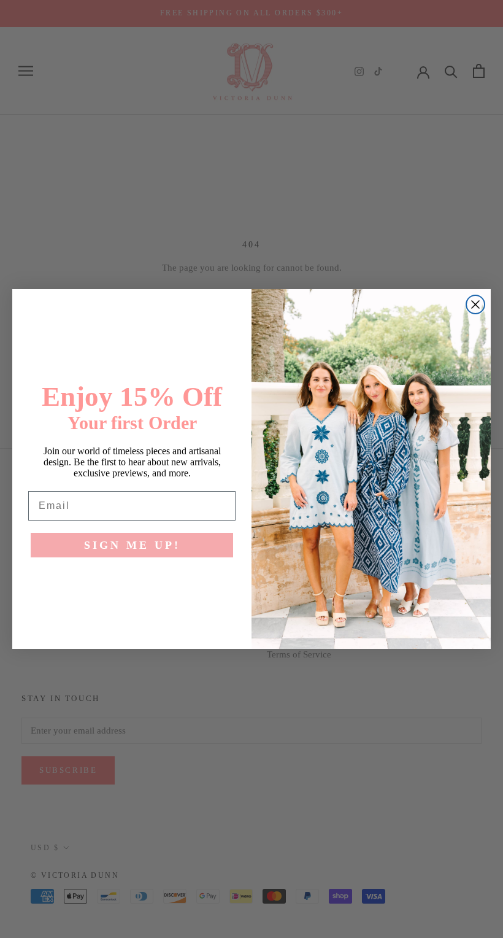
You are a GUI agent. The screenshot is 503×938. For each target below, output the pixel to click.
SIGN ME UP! (132, 545)
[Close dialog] (475, 304)
